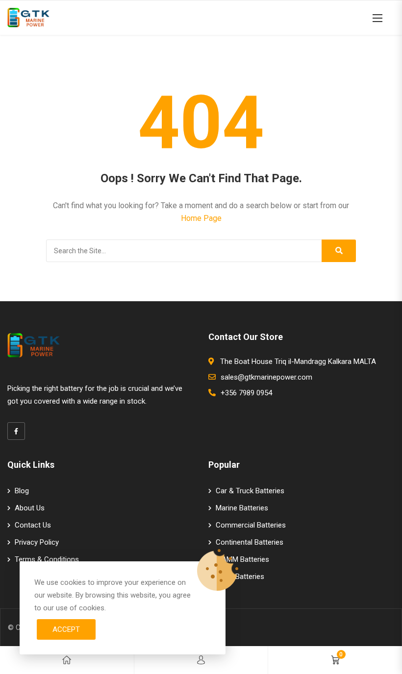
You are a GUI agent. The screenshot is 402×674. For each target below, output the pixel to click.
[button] (377, 17)
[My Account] (201, 660)
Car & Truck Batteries (250, 490)
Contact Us (33, 525)
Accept (66, 629)
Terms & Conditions (47, 559)
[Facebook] (16, 431)
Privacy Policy (37, 542)
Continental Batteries (249, 542)
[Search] (339, 251)
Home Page (201, 218)
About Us (30, 508)
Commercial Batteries (251, 525)
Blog (22, 490)
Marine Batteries (242, 508)
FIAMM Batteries (242, 559)
